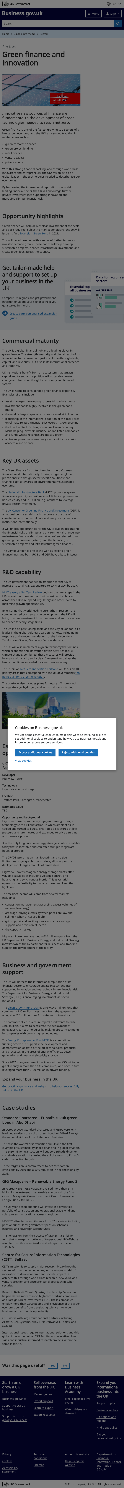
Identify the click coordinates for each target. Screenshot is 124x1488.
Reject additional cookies (78, 752)
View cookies (23, 760)
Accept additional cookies (35, 752)
